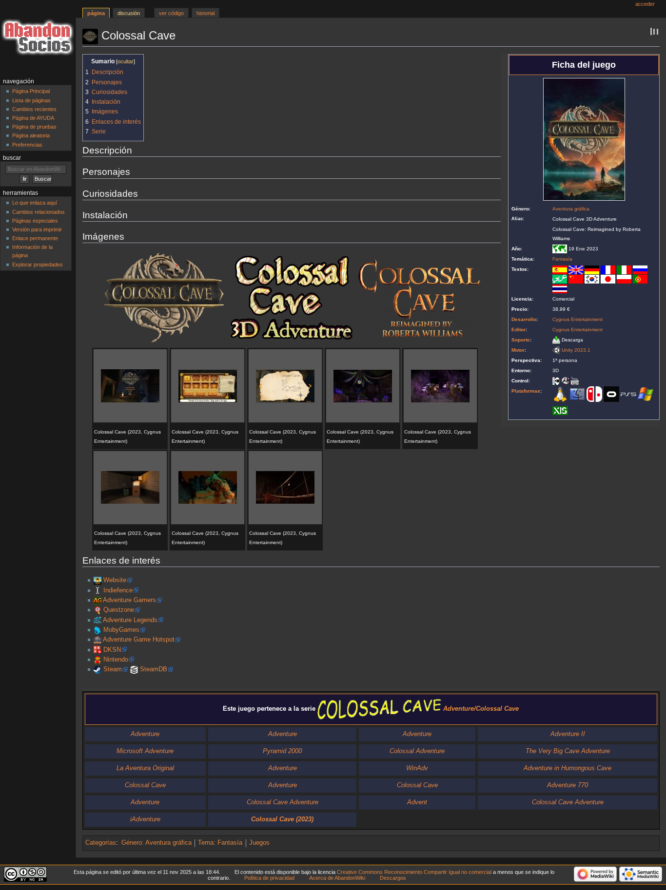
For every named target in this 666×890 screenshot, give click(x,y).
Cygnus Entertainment (577, 319)
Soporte (520, 339)
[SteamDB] (134, 669)
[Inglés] (575, 269)
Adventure (145, 734)
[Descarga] (556, 339)
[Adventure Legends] (97, 620)
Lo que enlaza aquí (34, 203)
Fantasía (562, 259)
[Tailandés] (559, 288)
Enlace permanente (35, 238)
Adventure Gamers (129, 600)
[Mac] (577, 393)
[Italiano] (624, 269)
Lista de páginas (31, 100)
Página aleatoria (31, 135)
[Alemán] (592, 269)
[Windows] (645, 393)
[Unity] (556, 350)
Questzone (118, 609)
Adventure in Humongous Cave (567, 768)
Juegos (259, 842)
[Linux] (560, 393)
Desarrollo (523, 319)
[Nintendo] (97, 659)
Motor (518, 350)
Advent (417, 802)
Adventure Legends (130, 620)
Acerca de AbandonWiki (337, 878)
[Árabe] (559, 279)
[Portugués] (640, 279)
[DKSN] (97, 649)
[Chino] (575, 279)
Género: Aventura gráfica (156, 842)
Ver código (171, 13)
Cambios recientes (34, 109)
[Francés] (608, 269)
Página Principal (31, 91)
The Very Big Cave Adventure (568, 751)
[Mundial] (559, 248)
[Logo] (164, 297)
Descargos (393, 878)
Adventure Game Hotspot (139, 639)
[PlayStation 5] (628, 393)
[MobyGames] (97, 629)
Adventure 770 (567, 785)
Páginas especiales (35, 221)
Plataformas (525, 391)
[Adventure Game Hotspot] (97, 639)
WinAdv (417, 768)
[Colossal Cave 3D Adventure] (97, 580)
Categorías (100, 842)
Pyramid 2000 (282, 751)
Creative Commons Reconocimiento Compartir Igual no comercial (414, 872)
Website (114, 580)
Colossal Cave (145, 785)
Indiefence (118, 590)
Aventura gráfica (570, 208)
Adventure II (567, 734)
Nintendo (115, 659)
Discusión (129, 13)
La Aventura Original (145, 768)
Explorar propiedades (37, 264)
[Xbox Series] (560, 410)
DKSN (112, 649)
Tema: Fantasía (220, 842)
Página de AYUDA (33, 118)
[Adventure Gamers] (97, 600)
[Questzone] (97, 609)
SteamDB (153, 669)
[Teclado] (575, 380)
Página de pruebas (34, 127)
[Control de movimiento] (556, 380)
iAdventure (145, 819)
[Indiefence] (97, 590)
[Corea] (592, 279)
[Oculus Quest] (611, 393)
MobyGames (121, 629)
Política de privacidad (269, 878)
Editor (518, 329)
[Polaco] (624, 279)
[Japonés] (608, 279)
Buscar (12, 158)
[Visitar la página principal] (38, 38)
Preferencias (27, 145)
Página (96, 13)
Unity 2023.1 (576, 350)
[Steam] (97, 669)
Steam (112, 669)
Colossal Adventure (417, 751)
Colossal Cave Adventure (282, 802)
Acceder (645, 4)
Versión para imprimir (37, 229)
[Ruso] (640, 269)
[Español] (559, 269)
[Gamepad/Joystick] (565, 380)
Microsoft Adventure (145, 751)
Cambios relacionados (38, 212)
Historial (205, 13)
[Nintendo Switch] (594, 393)
